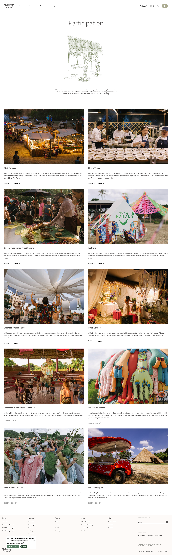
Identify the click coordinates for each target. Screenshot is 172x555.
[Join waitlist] (167, 522)
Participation (112, 522)
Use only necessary (13, 546)
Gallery (30, 531)
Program (31, 522)
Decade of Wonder (8, 525)
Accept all (23, 546)
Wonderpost (32, 525)
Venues (30, 528)
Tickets (57, 522)
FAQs (30, 537)
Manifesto (5, 522)
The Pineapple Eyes (8, 531)
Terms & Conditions (145, 551)
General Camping (86, 528)
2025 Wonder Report (8, 528)
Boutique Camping (87, 525)
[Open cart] (158, 6)
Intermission (111, 525)
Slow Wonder (85, 522)
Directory (31, 540)
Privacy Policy (163, 551)
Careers (110, 528)
